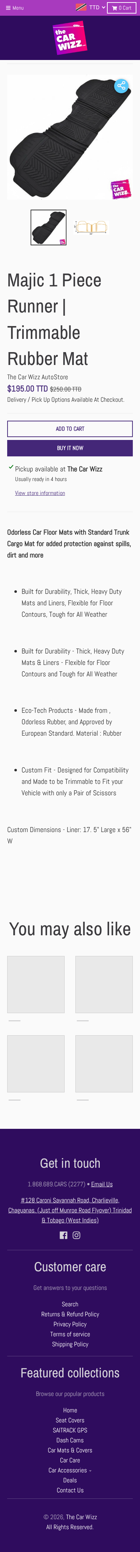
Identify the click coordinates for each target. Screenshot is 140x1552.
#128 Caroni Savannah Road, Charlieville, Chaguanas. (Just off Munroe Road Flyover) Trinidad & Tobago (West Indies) (70, 1210)
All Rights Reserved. (70, 1527)
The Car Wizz (81, 1517)
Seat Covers (70, 1420)
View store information (40, 493)
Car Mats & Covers (70, 1450)
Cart (125, 7)
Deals (70, 1480)
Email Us (102, 1184)
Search (70, 1304)
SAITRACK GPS (70, 1430)
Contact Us (70, 1490)
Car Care (70, 1460)
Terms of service (70, 1334)
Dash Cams (70, 1440)
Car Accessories (67, 1470)
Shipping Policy (70, 1344)
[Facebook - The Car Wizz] (63, 1235)
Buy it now (70, 448)
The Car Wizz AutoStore (37, 377)
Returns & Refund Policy (70, 1314)
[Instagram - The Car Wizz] (76, 1235)
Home (70, 1410)
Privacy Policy (70, 1324)
